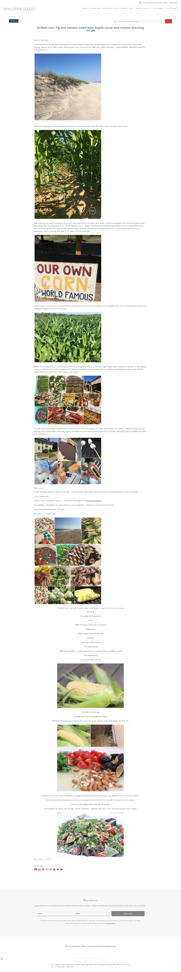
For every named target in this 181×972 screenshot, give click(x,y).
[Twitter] (43, 869)
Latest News (172, 8)
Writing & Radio (110, 8)
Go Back (13, 21)
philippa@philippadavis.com (155, 3)
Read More (70, 967)
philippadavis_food (77, 946)
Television (95, 8)
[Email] (61, 869)
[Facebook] (36, 869)
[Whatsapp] (47, 869)
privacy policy (110, 923)
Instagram (158, 8)
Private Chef (127, 8)
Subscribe (173, 3)
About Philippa (143, 8)
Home (84, 8)
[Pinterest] (50, 869)
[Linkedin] (39, 869)
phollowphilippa (93, 501)
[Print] (58, 869)
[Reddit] (54, 869)
